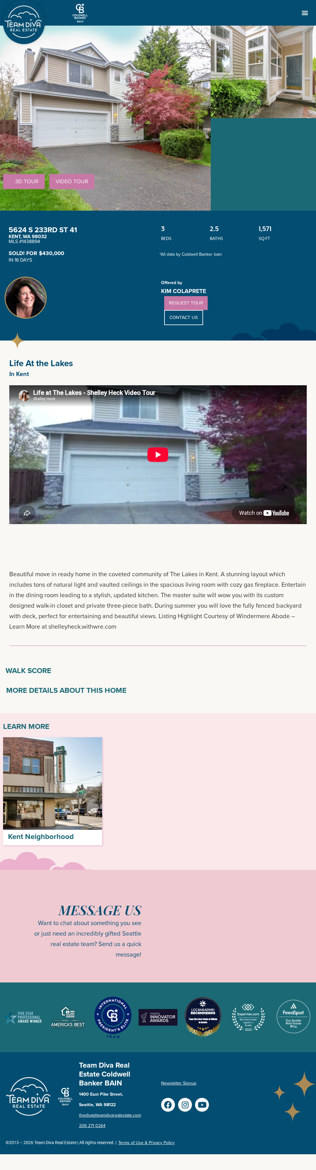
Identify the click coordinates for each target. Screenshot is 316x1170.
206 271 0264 (92, 1125)
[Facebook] (168, 1105)
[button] (305, 13)
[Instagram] (185, 1105)
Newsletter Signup (178, 1083)
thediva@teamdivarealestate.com (110, 1115)
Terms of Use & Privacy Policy (146, 1142)
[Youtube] (202, 1105)
